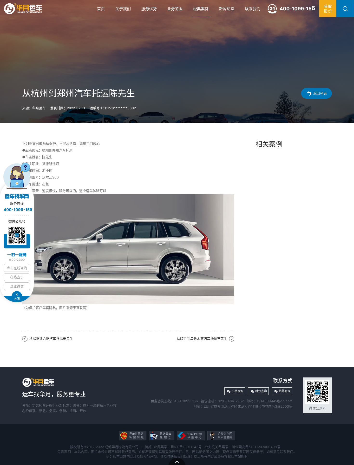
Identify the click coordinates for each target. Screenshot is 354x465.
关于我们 (123, 8)
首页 (101, 8)
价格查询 (237, 391)
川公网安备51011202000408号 (256, 447)
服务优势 (149, 8)
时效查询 (261, 391)
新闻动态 (226, 8)
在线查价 (17, 277)
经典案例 (201, 8)
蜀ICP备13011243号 (186, 447)
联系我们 (252, 8)
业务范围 (175, 8)
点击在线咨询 (17, 268)
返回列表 (320, 93)
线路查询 (284, 391)
